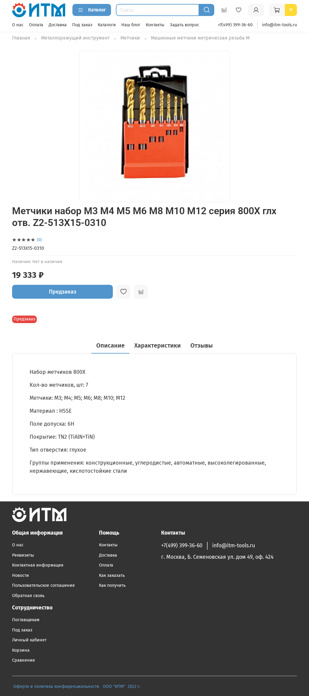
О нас (18, 24)
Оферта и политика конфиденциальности (56, 686)
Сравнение (23, 660)
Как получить (112, 585)
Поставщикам (26, 619)
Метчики (130, 38)
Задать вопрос (184, 24)
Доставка (58, 24)
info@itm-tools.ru (279, 24)
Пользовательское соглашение (43, 585)
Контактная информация (37, 565)
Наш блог (130, 24)
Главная (21, 38)
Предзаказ (62, 291)
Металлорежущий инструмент (75, 38)
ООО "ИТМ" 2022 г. (122, 686)
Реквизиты (23, 555)
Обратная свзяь (28, 595)
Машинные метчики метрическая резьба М (200, 38)
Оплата (36, 24)
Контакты (155, 24)
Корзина (21, 650)
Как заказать (112, 575)
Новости (20, 575)
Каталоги (107, 24)
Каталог (97, 10)
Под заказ (82, 24)
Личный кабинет (29, 640)
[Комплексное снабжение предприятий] (101, 686)
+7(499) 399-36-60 (235, 24)
